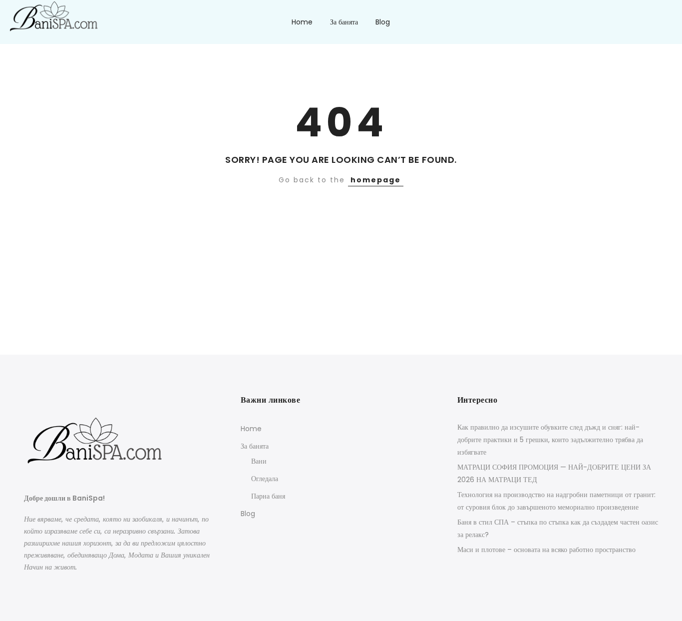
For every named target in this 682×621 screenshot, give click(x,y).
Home (302, 22)
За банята (344, 22)
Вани (259, 461)
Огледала (264, 479)
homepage (375, 180)
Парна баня (268, 496)
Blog (382, 22)
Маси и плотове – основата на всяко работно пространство (546, 550)
